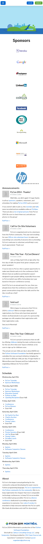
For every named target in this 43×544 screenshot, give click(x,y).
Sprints (7, 447)
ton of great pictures (21, 212)
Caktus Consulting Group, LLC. (24, 533)
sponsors (12, 200)
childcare (14, 342)
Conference (9, 404)
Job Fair (8, 434)
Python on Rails (10, 395)
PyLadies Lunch (10, 438)
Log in (30, 3)
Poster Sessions (11, 432)
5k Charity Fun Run (12, 415)
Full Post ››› (6, 221)
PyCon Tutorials (11, 380)
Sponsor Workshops (12, 382)
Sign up (38, 3)
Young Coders (10, 421)
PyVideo (35, 209)
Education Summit (11, 393)
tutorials (29, 207)
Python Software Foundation (15, 353)
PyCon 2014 (22, 203)
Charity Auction (11, 417)
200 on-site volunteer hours (18, 237)
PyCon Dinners (10, 406)
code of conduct (29, 503)
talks (37, 207)
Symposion (5, 535)
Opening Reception (12, 397)
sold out (11, 310)
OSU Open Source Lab (33, 535)
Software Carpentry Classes (15, 449)
